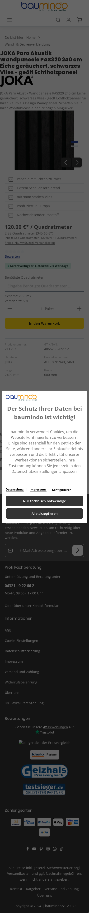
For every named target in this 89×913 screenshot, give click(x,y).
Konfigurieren (61, 490)
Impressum (38, 489)
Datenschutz (15, 489)
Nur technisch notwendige (44, 501)
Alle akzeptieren (45, 513)
